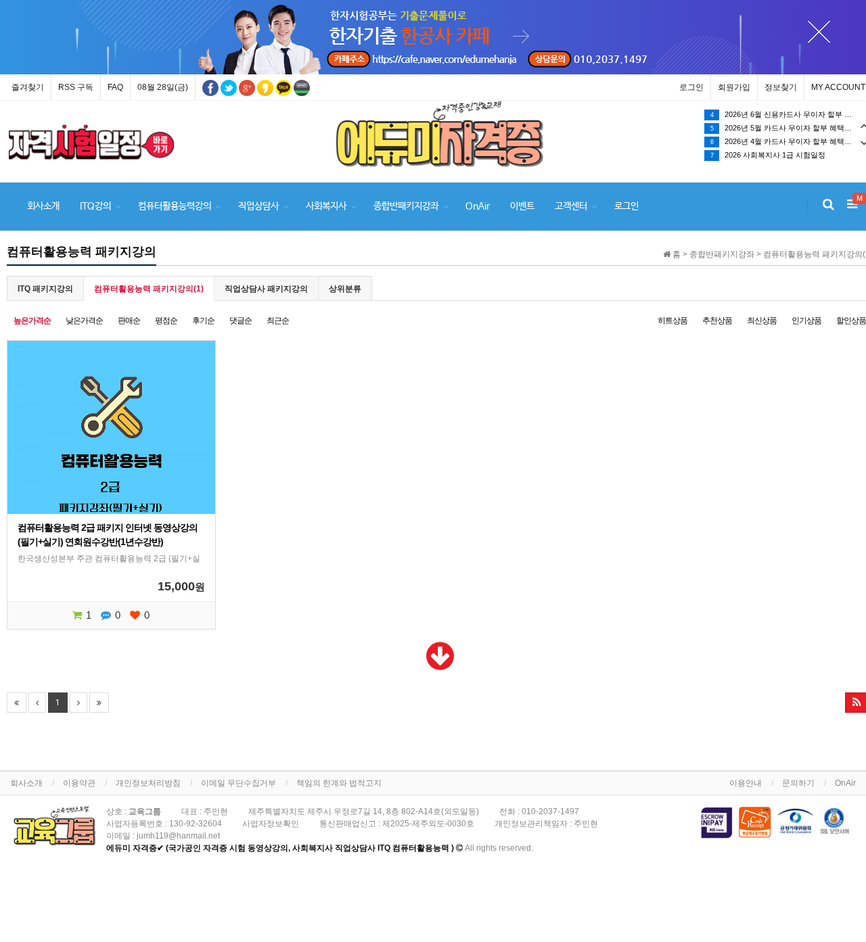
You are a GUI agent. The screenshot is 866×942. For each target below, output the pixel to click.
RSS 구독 (75, 87)
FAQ (115, 87)
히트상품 (672, 320)
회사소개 (43, 206)
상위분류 (345, 288)
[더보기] (440, 664)
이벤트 (522, 206)
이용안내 (745, 783)
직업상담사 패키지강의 (266, 288)
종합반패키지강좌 (405, 206)
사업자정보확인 (270, 823)
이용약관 (79, 783)
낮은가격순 (84, 320)
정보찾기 (781, 87)
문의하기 (798, 783)
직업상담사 (258, 206)
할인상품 (851, 320)
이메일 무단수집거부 (238, 783)
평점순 (166, 320)
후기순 (203, 320)
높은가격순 (32, 320)
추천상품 (717, 320)
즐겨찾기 (28, 87)
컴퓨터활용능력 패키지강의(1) (149, 288)
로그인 (691, 87)
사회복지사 (326, 206)
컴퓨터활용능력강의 (174, 206)
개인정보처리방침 (148, 783)
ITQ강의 (95, 206)
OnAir (477, 206)
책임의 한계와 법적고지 (339, 783)
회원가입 (734, 87)
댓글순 (240, 320)
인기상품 (806, 320)
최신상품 (762, 320)
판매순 (129, 320)
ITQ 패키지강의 (45, 288)
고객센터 (571, 206)
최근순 (278, 320)
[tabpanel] (91, 142)
